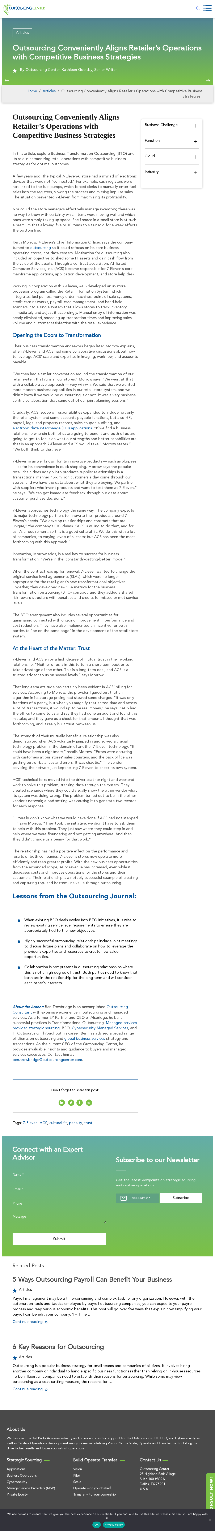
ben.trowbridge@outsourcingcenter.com (47, 1060)
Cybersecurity (17, 1482)
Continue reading (28, 1322)
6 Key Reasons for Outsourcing (58, 1347)
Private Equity (17, 1494)
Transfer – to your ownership (94, 1494)
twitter (71, 1103)
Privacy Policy (114, 1524)
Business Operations (22, 1476)
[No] (210, 1520)
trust (88, 1123)
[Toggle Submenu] (196, 126)
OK (96, 1524)
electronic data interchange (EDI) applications (52, 428)
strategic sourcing (44, 1028)
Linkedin (62, 1103)
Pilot (76, 1476)
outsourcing (40, 248)
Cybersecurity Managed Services (100, 1028)
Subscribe (181, 1198)
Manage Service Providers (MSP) (31, 1488)
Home (31, 91)
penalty (75, 1123)
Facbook (79, 1103)
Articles (22, 33)
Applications (16, 1469)
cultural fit (58, 1123)
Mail (89, 1103)
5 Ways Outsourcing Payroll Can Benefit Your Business (92, 1280)
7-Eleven (30, 1123)
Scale (77, 1482)
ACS (43, 1123)
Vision (77, 1469)
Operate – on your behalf (92, 1488)
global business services (84, 1039)
